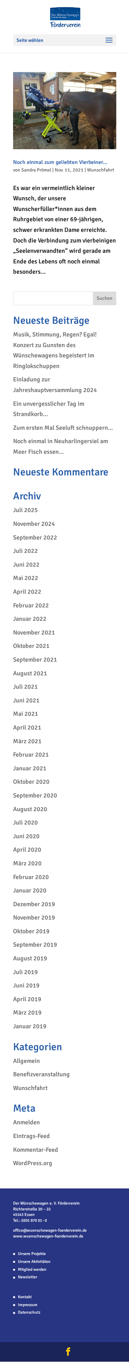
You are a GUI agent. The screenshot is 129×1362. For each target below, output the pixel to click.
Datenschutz (29, 1312)
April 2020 (27, 849)
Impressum (27, 1304)
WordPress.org (32, 1163)
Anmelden (26, 1122)
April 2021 (27, 727)
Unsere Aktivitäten (34, 1261)
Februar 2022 (31, 605)
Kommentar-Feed (35, 1149)
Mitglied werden (32, 1269)
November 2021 (34, 632)
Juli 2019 (25, 972)
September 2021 (35, 659)
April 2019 (27, 999)
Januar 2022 (29, 619)
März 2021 (27, 741)
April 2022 (27, 591)
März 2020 (27, 863)
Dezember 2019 (34, 904)
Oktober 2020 (31, 781)
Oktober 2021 (31, 646)
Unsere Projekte (32, 1253)
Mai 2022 (25, 578)
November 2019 (34, 917)
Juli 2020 (25, 822)
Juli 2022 (25, 551)
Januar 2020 (29, 890)
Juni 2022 (26, 564)
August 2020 (30, 809)
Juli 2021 (25, 686)
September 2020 (35, 795)
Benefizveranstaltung (41, 1074)
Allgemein (26, 1061)
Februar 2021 (31, 754)
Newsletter (27, 1277)
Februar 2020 (31, 877)
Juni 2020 (26, 836)
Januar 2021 (29, 768)
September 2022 (35, 537)
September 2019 (35, 944)
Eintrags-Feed (31, 1136)
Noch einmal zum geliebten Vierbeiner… (60, 162)
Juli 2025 (25, 510)
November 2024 (34, 524)
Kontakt (25, 1297)
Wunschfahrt (100, 170)
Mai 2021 (25, 714)
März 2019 (27, 1012)
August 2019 (30, 958)
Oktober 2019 (31, 931)
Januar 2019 (29, 1026)
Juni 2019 (26, 985)
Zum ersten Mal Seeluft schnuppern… (63, 427)
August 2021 (30, 673)
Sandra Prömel (36, 170)
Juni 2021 (26, 700)
